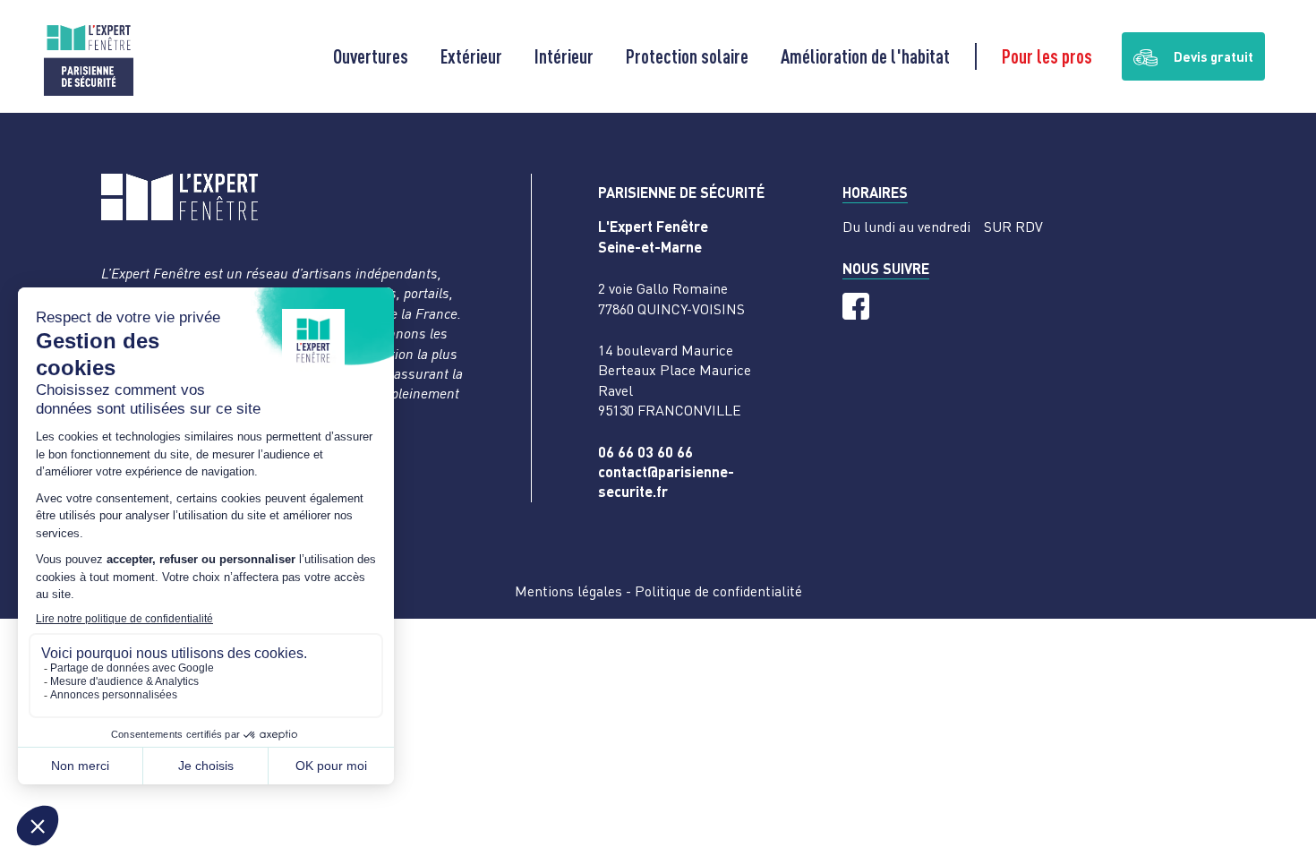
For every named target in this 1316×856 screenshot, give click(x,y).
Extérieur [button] (471, 56)
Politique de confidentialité (718, 591)
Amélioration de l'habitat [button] (865, 56)
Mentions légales (568, 591)
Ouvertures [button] (370, 56)
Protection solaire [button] (687, 56)
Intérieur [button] (564, 56)
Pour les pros (1047, 56)
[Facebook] (855, 306)
